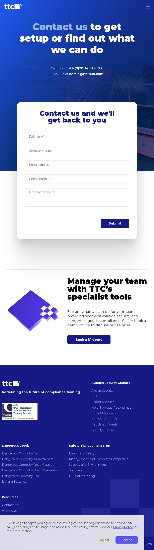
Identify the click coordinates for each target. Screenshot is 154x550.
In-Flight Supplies (103, 413)
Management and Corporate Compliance (98, 459)
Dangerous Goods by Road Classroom (30, 465)
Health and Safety (81, 453)
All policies (9, 510)
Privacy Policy (123, 527)
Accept (127, 540)
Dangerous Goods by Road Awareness (30, 470)
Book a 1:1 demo (88, 340)
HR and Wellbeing (82, 476)
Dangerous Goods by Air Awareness (27, 459)
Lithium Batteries (14, 481)
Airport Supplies (102, 402)
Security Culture (102, 430)
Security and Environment (87, 465)
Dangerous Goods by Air (19, 453)
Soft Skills (75, 470)
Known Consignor (104, 419)
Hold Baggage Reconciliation (112, 407)
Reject (104, 540)
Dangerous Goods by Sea (20, 476)
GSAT (95, 396)
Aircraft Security (102, 390)
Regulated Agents (104, 424)
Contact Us (10, 505)
